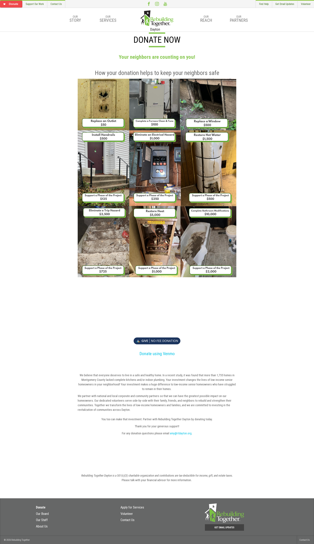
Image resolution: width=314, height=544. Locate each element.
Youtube (165, 4)
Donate (40, 507)
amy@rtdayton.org (181, 433)
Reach (206, 19)
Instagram (157, 4)
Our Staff (42, 520)
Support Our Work (35, 4)
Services (108, 19)
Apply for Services (132, 507)
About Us (42, 526)
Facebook (149, 4)
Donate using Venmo (157, 353)
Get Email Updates (284, 4)
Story (75, 19)
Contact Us (56, 4)
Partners (239, 19)
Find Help (264, 4)
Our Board (42, 514)
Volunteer (306, 4)
